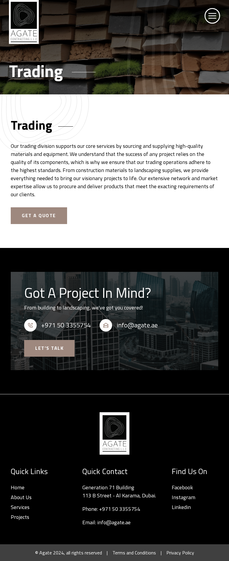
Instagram (183, 497)
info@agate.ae (114, 522)
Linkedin (181, 507)
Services (20, 507)
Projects (20, 517)
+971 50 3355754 (119, 509)
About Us (21, 497)
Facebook (182, 487)
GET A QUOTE (39, 215)
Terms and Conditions (134, 552)
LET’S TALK (49, 348)
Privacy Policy (180, 552)
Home (17, 487)
